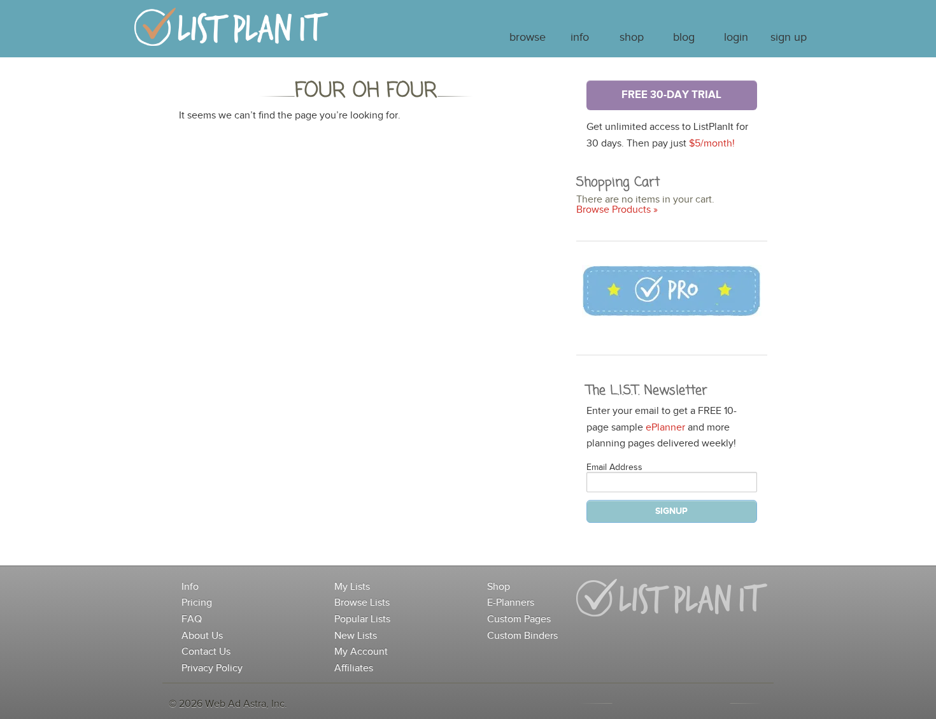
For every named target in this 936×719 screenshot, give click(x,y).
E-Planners (510, 603)
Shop (632, 37)
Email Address (614, 467)
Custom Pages (519, 619)
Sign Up (788, 37)
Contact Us (205, 652)
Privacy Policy (212, 668)
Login (736, 37)
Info (580, 37)
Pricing (196, 603)
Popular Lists (362, 619)
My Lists (352, 587)
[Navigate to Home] (231, 33)
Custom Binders (522, 636)
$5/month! (712, 144)
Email (631, 703)
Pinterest (707, 703)
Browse (527, 37)
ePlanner (665, 428)
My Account (361, 652)
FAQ (191, 619)
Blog (684, 37)
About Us (202, 636)
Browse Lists (362, 603)
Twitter (682, 703)
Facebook (656, 703)
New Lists (355, 636)
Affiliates (353, 668)
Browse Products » (617, 210)
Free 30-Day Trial (671, 95)
